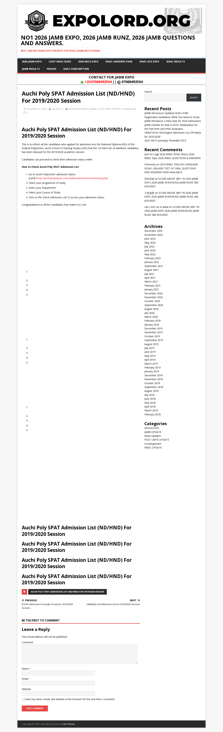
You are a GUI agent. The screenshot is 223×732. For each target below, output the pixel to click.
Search (148, 91)
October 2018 (152, 383)
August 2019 (151, 344)
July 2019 (149, 348)
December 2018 (153, 375)
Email (25, 678)
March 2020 (151, 316)
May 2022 (150, 254)
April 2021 (150, 277)
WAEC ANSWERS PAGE (119, 61)
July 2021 (149, 274)
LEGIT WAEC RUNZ (60, 61)
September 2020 (153, 305)
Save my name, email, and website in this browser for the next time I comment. (70, 699)
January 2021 (151, 289)
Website (26, 689)
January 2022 (151, 262)
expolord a (57, 108)
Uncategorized (128, 108)
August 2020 (151, 309)
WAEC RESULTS (175, 61)
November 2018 (153, 379)
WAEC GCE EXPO (149, 61)
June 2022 (150, 250)
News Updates (90, 108)
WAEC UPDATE (153, 447)
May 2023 (150, 242)
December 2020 (153, 293)
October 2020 (152, 301)
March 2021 (151, 281)
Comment (27, 642)
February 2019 (152, 367)
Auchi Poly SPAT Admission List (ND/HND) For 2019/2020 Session (67, 591)
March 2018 (151, 410)
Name (25, 668)
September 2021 (153, 266)
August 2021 (151, 269)
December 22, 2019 (37, 108)
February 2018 (152, 414)
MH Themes (69, 724)
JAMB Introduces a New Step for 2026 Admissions (172, 121)
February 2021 (152, 285)
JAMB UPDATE (152, 432)
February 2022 (152, 258)
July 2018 (149, 395)
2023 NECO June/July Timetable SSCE (165, 140)
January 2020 (151, 324)
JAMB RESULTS (31, 68)
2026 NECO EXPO (88, 61)
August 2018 (151, 391)
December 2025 (153, 230)
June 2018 (150, 398)
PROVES (51, 68)
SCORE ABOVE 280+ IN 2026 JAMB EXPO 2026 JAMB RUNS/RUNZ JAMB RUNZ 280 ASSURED (171, 182)
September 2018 (153, 387)
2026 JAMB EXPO (32, 61)
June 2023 (150, 238)
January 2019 (151, 371)
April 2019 (150, 359)
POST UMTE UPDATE (109, 108)
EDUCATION (75, 108)
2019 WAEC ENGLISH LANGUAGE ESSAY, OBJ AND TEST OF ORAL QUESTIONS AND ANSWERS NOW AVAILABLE (171, 168)
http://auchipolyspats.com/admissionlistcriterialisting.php (72, 178)
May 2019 (150, 355)
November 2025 (153, 234)
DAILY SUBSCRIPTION (76, 68)
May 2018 (150, 402)
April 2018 (150, 406)
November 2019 (153, 332)
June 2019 (150, 351)
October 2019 (152, 336)
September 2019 (153, 340)
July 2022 (149, 246)
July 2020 (149, 313)
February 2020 (152, 320)
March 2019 (151, 363)
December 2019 (153, 328)
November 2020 (153, 297)
